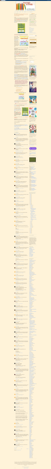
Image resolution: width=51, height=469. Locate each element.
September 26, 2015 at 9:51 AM (19, 195)
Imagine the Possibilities (33, 181)
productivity (30, 427)
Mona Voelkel (33, 174)
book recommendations (31, 387)
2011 (30, 231)
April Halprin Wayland (31, 247)
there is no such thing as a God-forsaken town (32, 172)
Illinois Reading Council (31, 298)
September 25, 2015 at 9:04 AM (19, 146)
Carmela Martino (25, 128)
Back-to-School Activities (31, 263)
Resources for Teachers (31, 29)
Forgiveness (30, 286)
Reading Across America (31, 343)
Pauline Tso (17, 379)
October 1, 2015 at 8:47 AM (19, 298)
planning (30, 419)
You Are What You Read (31, 385)
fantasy (30, 397)
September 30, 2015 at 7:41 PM (19, 280)
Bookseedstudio (32, 167)
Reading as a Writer (31, 345)
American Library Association (32, 260)
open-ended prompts (31, 416)
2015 (30, 204)
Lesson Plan (30, 304)
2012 (30, 230)
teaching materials (31, 441)
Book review (30, 269)
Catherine (16, 200)
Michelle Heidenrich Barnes (18, 309)
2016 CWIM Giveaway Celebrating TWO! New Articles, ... (32, 212)
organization (30, 417)
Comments (31, 62)
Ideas (29, 296)
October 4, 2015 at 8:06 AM (19, 378)
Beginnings (30, 265)
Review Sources (30, 347)
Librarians (30, 305)
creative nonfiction (31, 392)
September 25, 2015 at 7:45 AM (19, 141)
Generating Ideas (31, 287)
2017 (30, 202)
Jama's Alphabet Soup (33, 180)
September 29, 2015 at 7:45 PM (19, 239)
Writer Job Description (31, 377)
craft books (30, 391)
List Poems (30, 307)
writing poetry (30, 454)
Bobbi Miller (17, 159)
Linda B (16, 137)
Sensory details (30, 352)
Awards (30, 262)
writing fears (30, 451)
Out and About (30, 332)
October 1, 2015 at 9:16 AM (19, 303)
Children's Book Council (31, 272)
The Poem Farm (32, 190)
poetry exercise (30, 422)
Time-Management (31, 367)
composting (30, 390)
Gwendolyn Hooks (31, 251)
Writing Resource (31, 382)
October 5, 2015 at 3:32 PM (19, 404)
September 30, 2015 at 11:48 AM (20, 265)
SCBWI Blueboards (18, 60)
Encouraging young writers (31, 279)
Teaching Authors (31, 361)
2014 (30, 228)
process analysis (30, 426)
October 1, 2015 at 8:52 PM (19, 338)
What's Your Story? (31, 375)
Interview (30, 300)
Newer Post (15, 448)
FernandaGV (17, 300)
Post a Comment (15, 447)
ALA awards (30, 259)
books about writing (31, 389)
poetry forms (30, 423)
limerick (30, 409)
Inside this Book (20, 86)
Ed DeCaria (17, 433)
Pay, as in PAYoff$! (32, 210)
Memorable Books (31, 313)
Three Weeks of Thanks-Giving (32, 366)
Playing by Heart (30, 336)
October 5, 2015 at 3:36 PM (19, 407)
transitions (30, 443)
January (31, 227)
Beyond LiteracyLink (33, 177)
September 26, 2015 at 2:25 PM (19, 206)
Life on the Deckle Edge (34, 185)
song (29, 438)
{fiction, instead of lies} (34, 168)
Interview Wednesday (31, 301)
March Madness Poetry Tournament (32, 311)
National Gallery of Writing (31, 321)
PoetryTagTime (30, 339)
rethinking (30, 431)
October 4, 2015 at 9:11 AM (19, 382)
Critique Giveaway (31, 277)
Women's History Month (31, 376)
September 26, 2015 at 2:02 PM (19, 198)
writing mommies (31, 453)
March (31, 225)
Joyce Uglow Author (33, 184)
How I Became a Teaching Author (32, 295)
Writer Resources (26, 129)
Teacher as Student (31, 359)
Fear (29, 282)
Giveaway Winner (31, 290)
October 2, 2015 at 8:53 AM (19, 343)
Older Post (27, 448)
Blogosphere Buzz (31, 267)
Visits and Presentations (31, 30)
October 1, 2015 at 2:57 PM (19, 329)
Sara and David (17, 250)
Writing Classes (30, 380)
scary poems (30, 434)
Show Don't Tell (30, 353)
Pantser (30, 334)
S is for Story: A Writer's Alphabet (32, 350)
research (30, 429)
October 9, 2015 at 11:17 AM (19, 437)
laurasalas (16, 175)
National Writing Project (31, 326)
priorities (30, 425)
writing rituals (30, 455)
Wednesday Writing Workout (32, 373)
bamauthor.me (17, 357)
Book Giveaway (21, 128)
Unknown (16, 193)
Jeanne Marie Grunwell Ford (32, 252)
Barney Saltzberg (16, 74)
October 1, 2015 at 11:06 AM (19, 307)
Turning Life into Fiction (31, 368)
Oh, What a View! (32, 214)
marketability (30, 410)
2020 (30, 199)
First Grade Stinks (31, 284)
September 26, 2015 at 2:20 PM (19, 201)
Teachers (30, 360)
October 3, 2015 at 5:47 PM (19, 366)
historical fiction (30, 404)
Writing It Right (30, 381)
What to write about (31, 374)
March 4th (30, 310)
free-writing (30, 401)
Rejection (30, 346)
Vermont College (30, 371)
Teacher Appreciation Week (32, 357)
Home (21, 448)
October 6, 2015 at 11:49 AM (19, 424)
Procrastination (30, 340)
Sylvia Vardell (17, 180)
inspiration (30, 406)
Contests (17, 129)
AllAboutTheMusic (17, 133)
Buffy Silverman (17, 166)
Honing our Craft (31, 294)
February (31, 226)
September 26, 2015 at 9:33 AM (19, 188)
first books (30, 398)
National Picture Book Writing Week (32, 324)
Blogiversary (30, 266)
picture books (30, 418)
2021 (30, 198)
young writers (30, 457)
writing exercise (30, 450)
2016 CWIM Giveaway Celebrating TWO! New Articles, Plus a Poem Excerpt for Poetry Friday (21, 14)
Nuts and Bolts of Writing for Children (33, 329)
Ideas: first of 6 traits (31, 297)
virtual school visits (31, 445)
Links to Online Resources (31, 28)
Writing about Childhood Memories (32, 383)
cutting (30, 394)
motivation (30, 413)
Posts (30, 61)
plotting (30, 420)
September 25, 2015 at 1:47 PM (19, 157)
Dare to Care (33, 173)
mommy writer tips (31, 412)
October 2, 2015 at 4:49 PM (19, 346)
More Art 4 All (33, 166)
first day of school (31, 399)
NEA (29, 319)
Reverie (32, 176)
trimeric (30, 444)
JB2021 (16, 274)
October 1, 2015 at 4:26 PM (19, 334)
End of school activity (31, 280)
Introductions (30, 302)
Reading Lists (30, 344)
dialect (30, 395)
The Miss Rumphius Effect (34, 178)
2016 (30, 203)
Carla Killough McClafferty (32, 249)
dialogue (30, 396)
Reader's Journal (31, 342)
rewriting (30, 432)
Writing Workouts (30, 31)
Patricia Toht (17, 344)
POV (29, 333)
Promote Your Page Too (31, 58)
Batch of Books (17, 296)
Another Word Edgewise (34, 189)
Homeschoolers (30, 293)
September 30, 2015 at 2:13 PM (19, 269)
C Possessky (17, 163)
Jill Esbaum (30, 253)
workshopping (30, 447)
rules (29, 433)
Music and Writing (31, 316)
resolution (30, 430)
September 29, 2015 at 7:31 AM (19, 218)
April (31, 224)
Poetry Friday (22, 129)
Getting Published (31, 288)
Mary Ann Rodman (31, 255)
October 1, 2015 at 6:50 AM (19, 294)
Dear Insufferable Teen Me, (33, 216)
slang (29, 437)
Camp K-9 (30, 271)
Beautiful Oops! (15, 76)
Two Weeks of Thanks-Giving (32, 369)
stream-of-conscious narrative (32, 439)
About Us (30, 27)
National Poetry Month (31, 325)
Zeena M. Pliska (30, 256)
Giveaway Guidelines (31, 289)
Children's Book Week (31, 273)
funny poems (30, 402)
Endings (30, 281)
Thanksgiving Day (31, 364)
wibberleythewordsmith (18, 373)
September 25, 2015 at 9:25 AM (19, 150)
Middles (30, 314)
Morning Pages (30, 315)
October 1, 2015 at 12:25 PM (19, 312)
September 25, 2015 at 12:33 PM (19, 154)
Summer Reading (31, 356)
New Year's (30, 327)
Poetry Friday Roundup (31, 338)
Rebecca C (17, 326)
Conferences (30, 275)
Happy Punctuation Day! (32, 213)
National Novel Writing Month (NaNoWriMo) (32, 323)
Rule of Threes (30, 349)
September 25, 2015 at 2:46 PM (19, 165)
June (31, 222)
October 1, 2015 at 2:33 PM (19, 324)
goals (29, 403)
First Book (30, 283)
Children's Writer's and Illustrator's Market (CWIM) (32, 274)
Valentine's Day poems (31, 370)
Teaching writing (30, 362)
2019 (30, 200)
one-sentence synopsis (31, 415)
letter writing (30, 408)
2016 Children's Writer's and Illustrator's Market (17, 110)
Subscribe (33, 42)
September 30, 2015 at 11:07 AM (20, 261)
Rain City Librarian (33, 186)
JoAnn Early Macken (23, 53)
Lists (29, 308)
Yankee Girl (30, 384)
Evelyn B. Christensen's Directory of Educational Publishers (21, 61)
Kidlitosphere (30, 303)
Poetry (20, 129)
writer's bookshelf (31, 448)
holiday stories (30, 405)
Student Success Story (31, 355)
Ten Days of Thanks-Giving (31, 363)
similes (30, 436)
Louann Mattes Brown (18, 147)
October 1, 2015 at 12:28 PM (19, 316)
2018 (30, 201)
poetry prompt (30, 424)
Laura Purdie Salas (20, 54)
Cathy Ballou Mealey (17, 215)
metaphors (30, 411)
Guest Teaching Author (31, 291)
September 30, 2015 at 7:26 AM (19, 252)
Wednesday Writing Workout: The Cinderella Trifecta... (33, 209)
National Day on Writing (31, 320)
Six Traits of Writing (31, 354)
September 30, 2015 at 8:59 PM (19, 290)
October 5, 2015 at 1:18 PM (19, 400)
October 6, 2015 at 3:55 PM (19, 427)
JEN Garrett (17, 354)
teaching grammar (31, 440)
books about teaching (31, 388)
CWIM (18, 129)
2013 (30, 229)
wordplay (30, 446)
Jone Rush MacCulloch (33, 182)
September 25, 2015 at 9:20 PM (19, 169)
